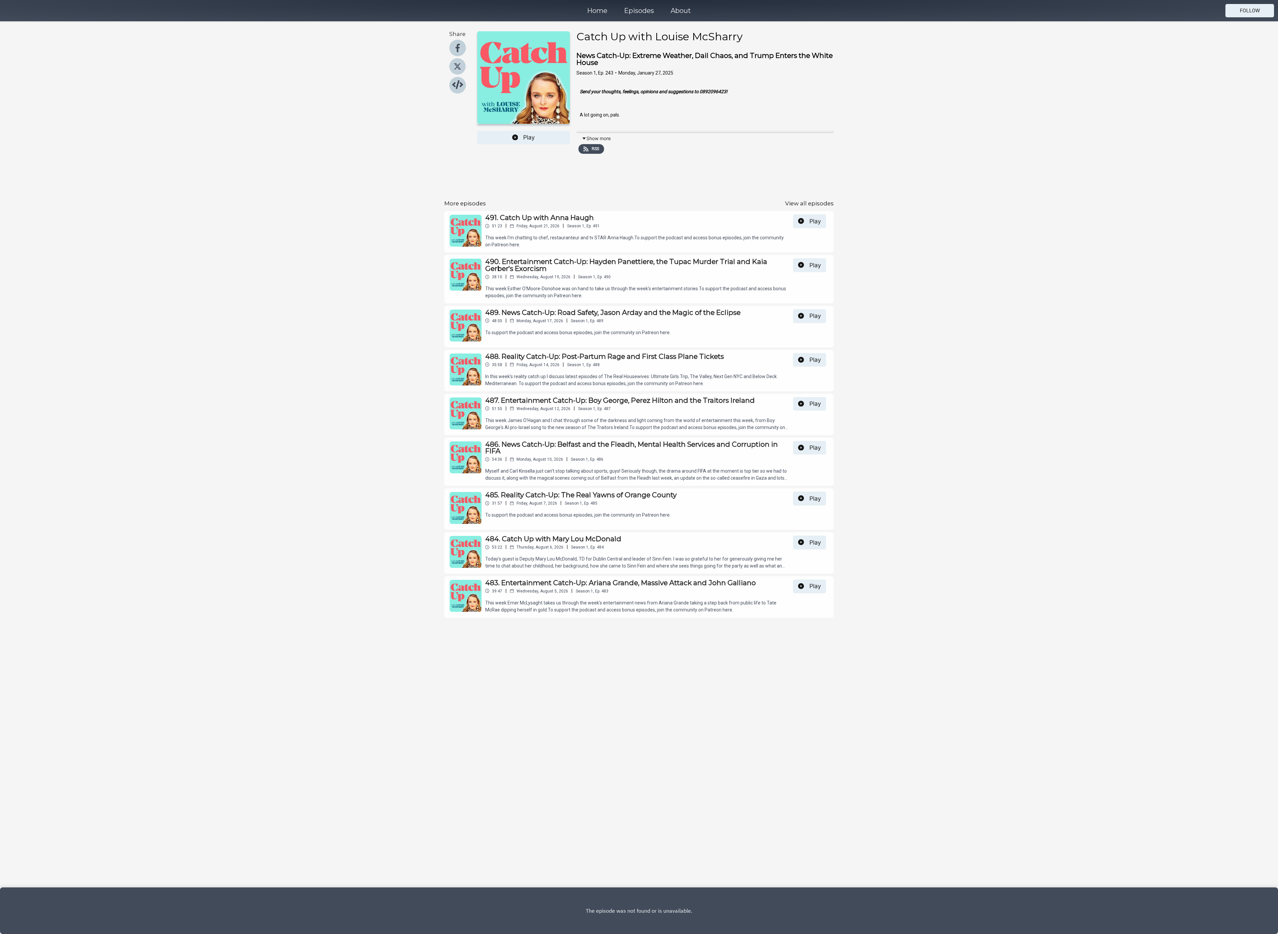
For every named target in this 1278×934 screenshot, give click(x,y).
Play (529, 137)
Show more (598, 138)
